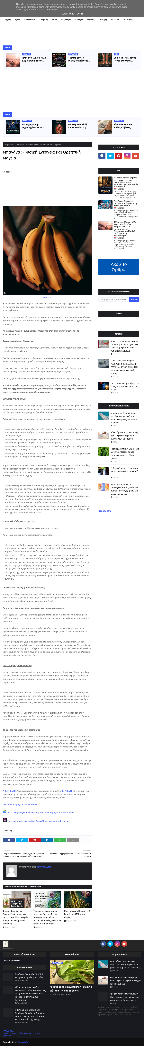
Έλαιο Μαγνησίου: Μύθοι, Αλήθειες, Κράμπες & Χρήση (123, 126)
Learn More (68, 14)
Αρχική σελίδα (10, 145)
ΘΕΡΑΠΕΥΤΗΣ (67, 791)
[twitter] (110, 156)
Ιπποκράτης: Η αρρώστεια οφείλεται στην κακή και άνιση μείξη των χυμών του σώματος (124, 418)
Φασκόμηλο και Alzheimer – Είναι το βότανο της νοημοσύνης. (71, 988)
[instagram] (127, 156)
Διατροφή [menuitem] (43, 20)
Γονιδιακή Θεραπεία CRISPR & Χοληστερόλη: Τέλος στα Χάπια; (126, 203)
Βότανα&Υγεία (43, 866)
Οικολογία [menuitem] (127, 20)
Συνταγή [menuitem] (90, 20)
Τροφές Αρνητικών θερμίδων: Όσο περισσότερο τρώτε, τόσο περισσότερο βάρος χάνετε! (125, 454)
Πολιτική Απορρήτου (11, 961)
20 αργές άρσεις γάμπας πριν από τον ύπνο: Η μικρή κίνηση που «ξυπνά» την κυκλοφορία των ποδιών (126, 182)
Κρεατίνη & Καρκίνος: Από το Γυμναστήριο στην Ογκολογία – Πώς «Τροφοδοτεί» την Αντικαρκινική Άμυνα (125, 346)
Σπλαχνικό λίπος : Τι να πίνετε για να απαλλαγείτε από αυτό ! (124, 471)
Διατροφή (20, 145)
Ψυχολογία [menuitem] (66, 20)
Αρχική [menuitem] (8, 20)
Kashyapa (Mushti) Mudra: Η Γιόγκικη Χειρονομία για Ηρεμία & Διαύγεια (79, 126)
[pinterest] (118, 156)
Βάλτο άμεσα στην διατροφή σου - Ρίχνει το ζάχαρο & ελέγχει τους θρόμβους (124, 435)
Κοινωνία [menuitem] (115, 20)
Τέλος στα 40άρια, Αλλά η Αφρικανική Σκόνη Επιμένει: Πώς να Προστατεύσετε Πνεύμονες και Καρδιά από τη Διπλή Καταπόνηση (34, 59)
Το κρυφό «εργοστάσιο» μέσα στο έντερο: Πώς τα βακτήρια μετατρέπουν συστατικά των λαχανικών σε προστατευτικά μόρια (47, 917)
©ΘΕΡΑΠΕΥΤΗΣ (47, 297)
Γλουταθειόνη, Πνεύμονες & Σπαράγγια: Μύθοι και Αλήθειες (77, 914)
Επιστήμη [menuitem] (103, 20)
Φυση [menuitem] (54, 20)
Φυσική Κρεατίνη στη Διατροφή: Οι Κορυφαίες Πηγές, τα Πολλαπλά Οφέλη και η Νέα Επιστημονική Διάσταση (16, 917)
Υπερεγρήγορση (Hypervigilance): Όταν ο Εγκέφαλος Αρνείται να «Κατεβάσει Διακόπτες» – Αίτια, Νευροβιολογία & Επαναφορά (33, 126)
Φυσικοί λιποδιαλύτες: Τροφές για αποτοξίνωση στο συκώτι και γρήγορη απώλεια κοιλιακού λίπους (124, 489)
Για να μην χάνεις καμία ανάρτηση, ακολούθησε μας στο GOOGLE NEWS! (40, 812)
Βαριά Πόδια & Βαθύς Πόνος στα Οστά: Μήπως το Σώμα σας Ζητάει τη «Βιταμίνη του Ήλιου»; (125, 59)
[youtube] (135, 156)
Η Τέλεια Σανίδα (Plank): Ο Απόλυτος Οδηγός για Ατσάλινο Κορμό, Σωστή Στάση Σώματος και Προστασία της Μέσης (79, 59)
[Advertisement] (72, 91)
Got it (80, 14)
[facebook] (101, 156)
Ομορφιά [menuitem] (79, 20)
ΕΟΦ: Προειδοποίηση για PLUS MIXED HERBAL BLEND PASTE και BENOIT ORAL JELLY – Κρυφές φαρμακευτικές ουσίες (124, 367)
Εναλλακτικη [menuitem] (29, 20)
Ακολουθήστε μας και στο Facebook (20, 804)
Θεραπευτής (104, 511)
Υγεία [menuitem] (17, 20)
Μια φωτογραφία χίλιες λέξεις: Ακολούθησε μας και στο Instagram (38, 821)
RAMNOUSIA (8, 1031)
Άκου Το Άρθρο (119, 267)
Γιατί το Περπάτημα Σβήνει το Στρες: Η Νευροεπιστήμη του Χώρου (125, 386)
